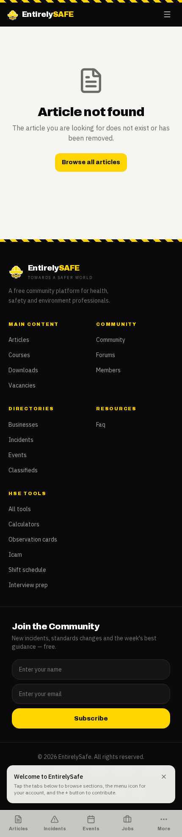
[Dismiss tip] (164, 777)
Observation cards (32, 539)
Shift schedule (27, 570)
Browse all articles (91, 162)
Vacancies (22, 385)
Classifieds (23, 470)
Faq (100, 424)
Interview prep (28, 585)
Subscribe (91, 718)
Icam (15, 554)
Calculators (23, 524)
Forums (105, 355)
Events (17, 455)
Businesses (23, 424)
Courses (19, 355)
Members (108, 370)
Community (110, 340)
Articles (18, 340)
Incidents (20, 440)
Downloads (23, 370)
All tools (19, 509)
